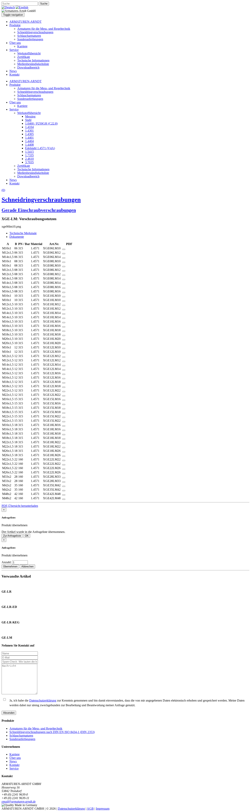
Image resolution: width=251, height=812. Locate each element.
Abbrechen (27, 566)
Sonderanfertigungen (30, 39)
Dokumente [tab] (16, 236)
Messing (30, 116)
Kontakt (14, 74)
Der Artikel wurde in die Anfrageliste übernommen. (33, 531)
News (13, 71)
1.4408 (29, 144)
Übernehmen (10, 566)
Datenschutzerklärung (42, 700)
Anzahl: (7, 562)
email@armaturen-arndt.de (19, 801)
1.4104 (29, 127)
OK (27, 535)
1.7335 (29, 155)
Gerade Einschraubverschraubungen (39, 210)
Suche (43, 3)
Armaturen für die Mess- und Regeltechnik (43, 28)
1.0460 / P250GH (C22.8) (41, 123)
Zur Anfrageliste (12, 535)
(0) (3, 190)
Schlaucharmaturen (29, 35)
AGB (90, 808)
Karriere (22, 46)
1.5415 (29, 151)
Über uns (15, 42)
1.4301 (29, 130)
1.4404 (29, 141)
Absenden (9, 712)
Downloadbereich (28, 67)
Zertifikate (23, 57)
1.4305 (29, 134)
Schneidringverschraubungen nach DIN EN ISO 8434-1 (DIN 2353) (52, 732)
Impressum (102, 808)
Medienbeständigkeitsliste (33, 64)
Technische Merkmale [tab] (23, 233)
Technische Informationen (33, 60)
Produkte (15, 25)
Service (14, 50)
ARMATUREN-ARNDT (25, 21)
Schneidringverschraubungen (35, 32)
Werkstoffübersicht (29, 53)
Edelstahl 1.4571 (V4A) (40, 148)
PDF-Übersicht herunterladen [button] (20, 505)
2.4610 (29, 158)
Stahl (28, 120)
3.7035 (29, 162)
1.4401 (29, 137)
